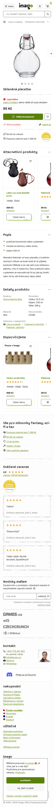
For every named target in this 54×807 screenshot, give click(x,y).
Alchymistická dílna (12, 299)
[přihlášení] (40, 6)
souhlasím (25, 780)
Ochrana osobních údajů (15, 734)
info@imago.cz (13, 657)
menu (11, 6)
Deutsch (10, 719)
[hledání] (48, 14)
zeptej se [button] (46, 124)
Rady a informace (11, 737)
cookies (30, 763)
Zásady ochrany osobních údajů (22, 796)
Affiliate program (11, 747)
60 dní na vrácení (14, 437)
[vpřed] (51, 53)
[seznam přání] (48, 117)
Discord (10, 660)
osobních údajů (43, 605)
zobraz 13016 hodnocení (15, 475)
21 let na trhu (12, 441)
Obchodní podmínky (13, 731)
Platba (17, 694)
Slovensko (11, 713)
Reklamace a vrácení (13, 701)
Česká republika (14, 710)
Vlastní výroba (13, 446)
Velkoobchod (9, 740)
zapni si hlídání (10, 102)
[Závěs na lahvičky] (18, 375)
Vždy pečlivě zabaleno (17, 450)
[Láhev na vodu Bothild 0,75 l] (18, 190)
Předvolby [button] (20, 772)
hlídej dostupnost (25, 116)
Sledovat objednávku (13, 704)
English (9, 716)
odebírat (42, 596)
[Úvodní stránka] (4, 21)
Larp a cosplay (15, 22)
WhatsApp (11, 663)
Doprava (7, 694)
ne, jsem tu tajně (25, 788)
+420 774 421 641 (15, 651)
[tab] (22, 83)
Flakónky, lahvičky (15, 327)
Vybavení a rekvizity (35, 22)
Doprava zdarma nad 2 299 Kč (21, 432)
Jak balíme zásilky (12, 697)
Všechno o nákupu (12, 691)
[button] (27, 152)
